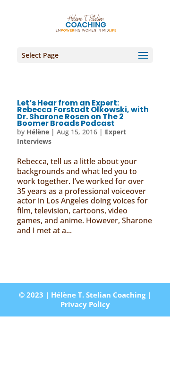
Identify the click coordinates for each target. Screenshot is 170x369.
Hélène (37, 131)
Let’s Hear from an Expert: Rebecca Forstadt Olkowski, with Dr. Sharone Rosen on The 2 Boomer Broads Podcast (83, 113)
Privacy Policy (85, 304)
